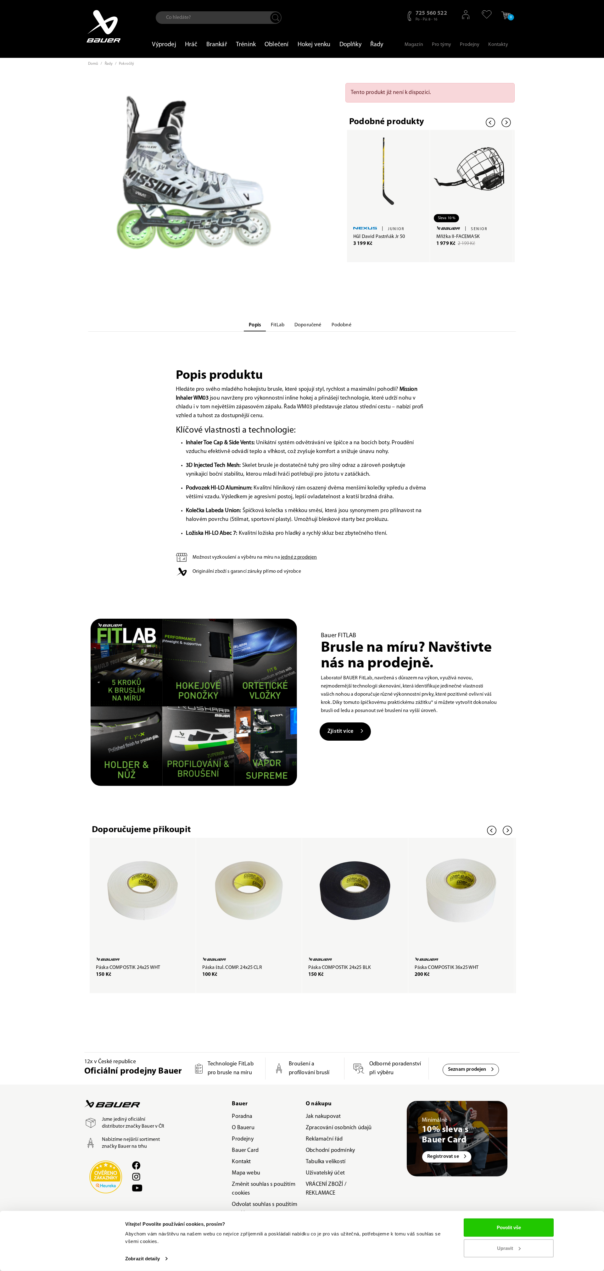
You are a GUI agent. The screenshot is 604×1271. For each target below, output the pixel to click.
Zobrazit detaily (142, 1258)
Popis (255, 325)
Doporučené (308, 325)
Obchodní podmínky (330, 1150)
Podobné (341, 325)
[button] (484, 14)
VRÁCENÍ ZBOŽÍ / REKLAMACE (326, 1189)
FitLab (277, 325)
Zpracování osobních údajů (339, 1128)
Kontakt (241, 1162)
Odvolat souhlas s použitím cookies (264, 1209)
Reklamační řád (324, 1139)
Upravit (505, 1248)
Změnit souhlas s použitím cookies (263, 1189)
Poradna (242, 1116)
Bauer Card (245, 1150)
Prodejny (242, 1139)
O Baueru (243, 1128)
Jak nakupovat (323, 1116)
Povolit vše (509, 1227)
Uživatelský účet (325, 1173)
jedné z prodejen (299, 557)
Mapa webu (246, 1173)
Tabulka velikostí (325, 1162)
